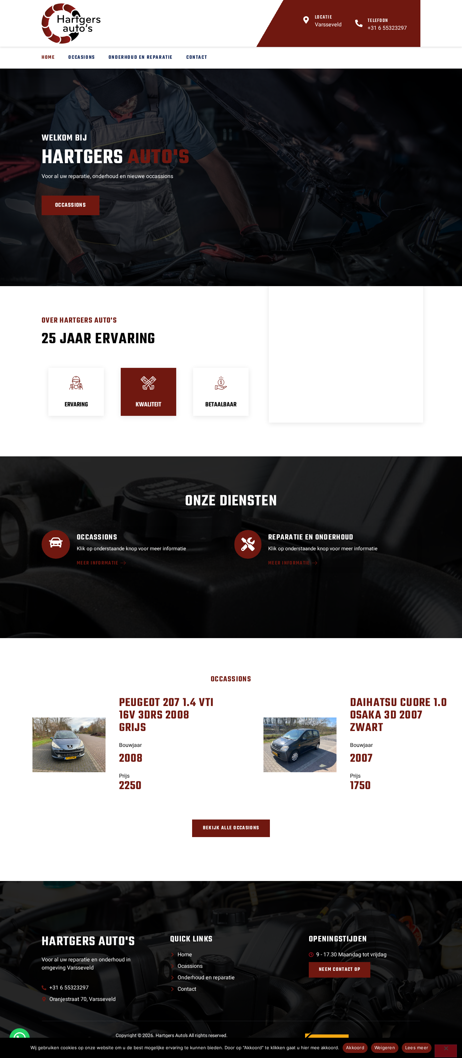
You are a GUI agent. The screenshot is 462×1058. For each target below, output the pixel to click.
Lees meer (416, 1047)
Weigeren (384, 1047)
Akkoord (355, 1047)
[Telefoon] (359, 23)
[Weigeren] (446, 1050)
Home (48, 57)
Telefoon (378, 21)
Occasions (81, 57)
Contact (196, 57)
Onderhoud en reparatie (141, 57)
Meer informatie (98, 563)
